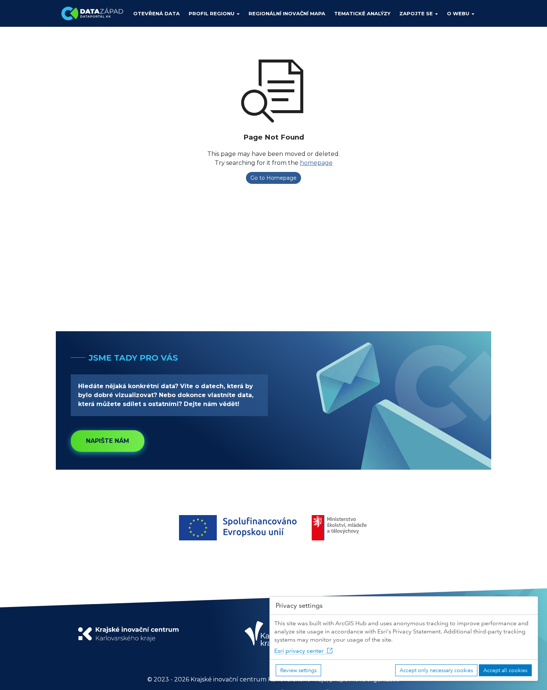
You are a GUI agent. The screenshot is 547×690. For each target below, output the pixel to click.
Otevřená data (156, 13)
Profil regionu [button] (212, 13)
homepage (316, 162)
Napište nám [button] (107, 440)
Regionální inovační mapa (287, 13)
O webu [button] (459, 13)
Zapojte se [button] (416, 13)
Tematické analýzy (362, 13)
